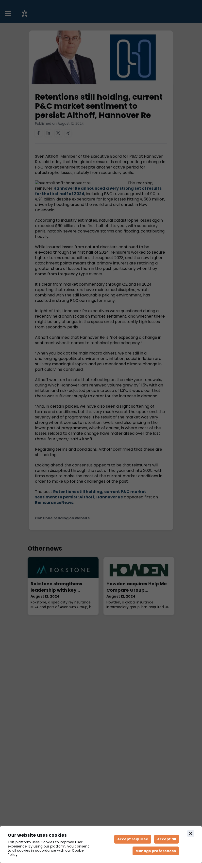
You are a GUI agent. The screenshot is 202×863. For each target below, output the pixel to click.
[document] (101, 844)
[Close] (190, 833)
